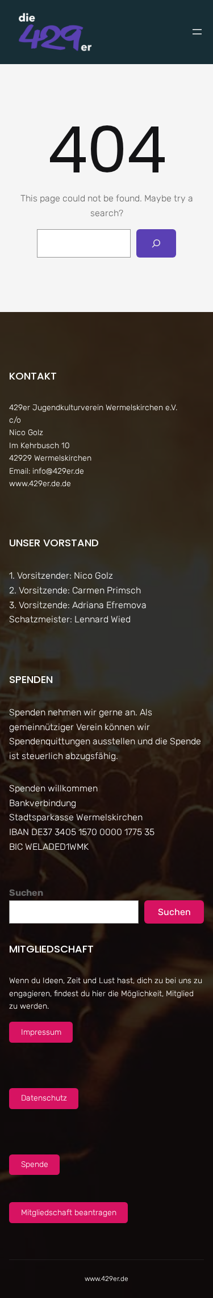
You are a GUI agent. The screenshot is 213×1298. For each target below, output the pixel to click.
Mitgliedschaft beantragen (68, 1212)
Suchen (26, 892)
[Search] (156, 243)
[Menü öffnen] (197, 32)
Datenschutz (44, 1098)
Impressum (41, 1032)
